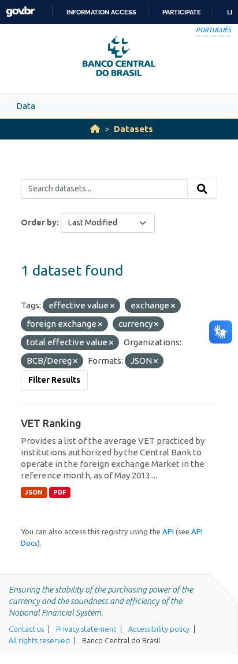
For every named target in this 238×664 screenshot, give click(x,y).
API (168, 531)
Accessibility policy (158, 629)
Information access (101, 12)
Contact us (26, 629)
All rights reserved (39, 640)
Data (25, 106)
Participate (181, 12)
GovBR (20, 11)
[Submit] (202, 189)
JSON (34, 492)
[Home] (95, 129)
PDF (59, 492)
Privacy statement (86, 629)
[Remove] (112, 306)
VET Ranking (51, 423)
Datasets (133, 129)
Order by (39, 222)
